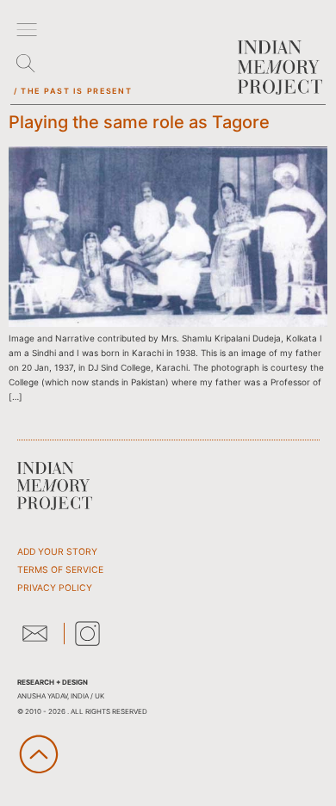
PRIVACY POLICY (54, 588)
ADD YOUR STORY (57, 551)
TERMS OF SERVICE (60, 569)
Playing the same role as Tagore (139, 122)
